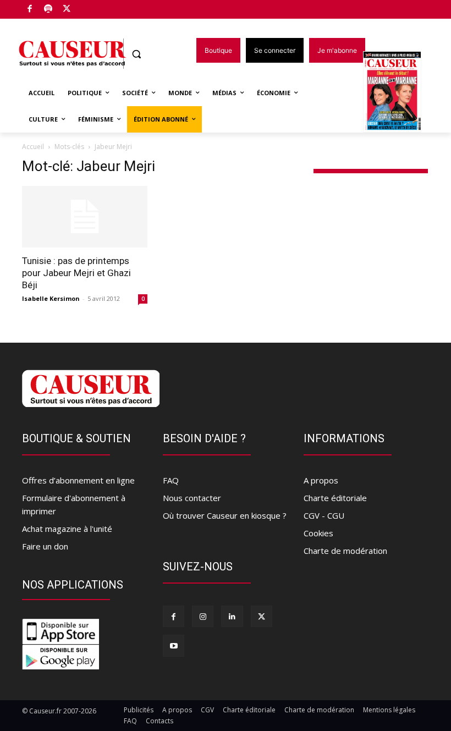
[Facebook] (30, 10)
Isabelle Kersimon (51, 298)
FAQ (171, 480)
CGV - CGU (324, 515)
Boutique (94, 7)
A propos (321, 480)
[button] (137, 54)
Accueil (33, 146)
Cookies (318, 532)
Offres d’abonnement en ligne (78, 480)
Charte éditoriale (335, 497)
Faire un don (45, 546)
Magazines (398, 92)
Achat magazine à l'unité (67, 528)
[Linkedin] (232, 616)
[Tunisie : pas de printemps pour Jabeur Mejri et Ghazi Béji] (84, 217)
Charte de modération (345, 550)
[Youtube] (173, 645)
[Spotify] (49, 10)
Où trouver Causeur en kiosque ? (225, 515)
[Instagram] (202, 616)
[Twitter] (67, 10)
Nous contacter (192, 497)
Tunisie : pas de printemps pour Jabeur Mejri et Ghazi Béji (76, 272)
